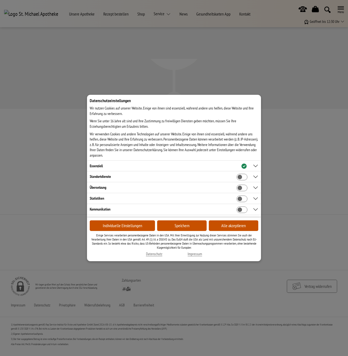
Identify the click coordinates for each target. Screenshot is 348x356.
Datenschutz (154, 254)
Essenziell (96, 165)
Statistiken (97, 198)
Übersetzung (98, 187)
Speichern (182, 225)
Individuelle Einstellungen (122, 225)
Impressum (195, 254)
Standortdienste (100, 176)
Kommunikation (100, 209)
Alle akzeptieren (233, 225)
